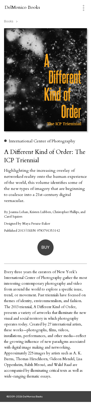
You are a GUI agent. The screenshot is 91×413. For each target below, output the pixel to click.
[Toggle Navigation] (81, 7)
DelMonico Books (22, 7)
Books (8, 21)
